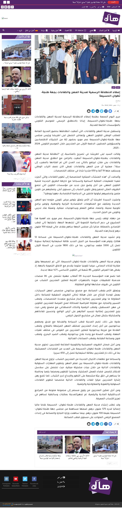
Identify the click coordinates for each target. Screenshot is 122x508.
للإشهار (83, 7)
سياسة (43, 30)
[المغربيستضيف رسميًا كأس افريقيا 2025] (24, 193)
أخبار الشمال (103, 30)
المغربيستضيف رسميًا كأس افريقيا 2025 (9, 189)
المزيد (20, 30)
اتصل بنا (92, 7)
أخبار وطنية (55, 30)
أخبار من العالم (30, 30)
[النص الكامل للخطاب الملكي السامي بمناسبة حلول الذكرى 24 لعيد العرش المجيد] (24, 219)
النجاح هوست (17, 504)
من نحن (99, 7)
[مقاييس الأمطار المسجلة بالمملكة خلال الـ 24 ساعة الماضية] (24, 232)
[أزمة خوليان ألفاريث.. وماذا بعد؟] (16, 161)
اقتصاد (67, 30)
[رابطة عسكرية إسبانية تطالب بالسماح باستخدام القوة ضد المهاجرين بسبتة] (50, 444)
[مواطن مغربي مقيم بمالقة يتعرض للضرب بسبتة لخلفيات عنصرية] (16, 105)
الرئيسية (115, 30)
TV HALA (79, 30)
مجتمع (91, 30)
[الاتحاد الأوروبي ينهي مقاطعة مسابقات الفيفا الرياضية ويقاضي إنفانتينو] (77, 444)
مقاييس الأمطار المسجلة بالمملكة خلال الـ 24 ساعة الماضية (8, 230)
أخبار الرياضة (86, 438)
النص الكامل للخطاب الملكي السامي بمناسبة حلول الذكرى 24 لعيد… (8, 218)
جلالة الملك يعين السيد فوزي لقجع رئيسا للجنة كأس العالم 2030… (9, 244)
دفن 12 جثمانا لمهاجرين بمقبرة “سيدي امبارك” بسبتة (89, 2)
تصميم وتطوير (29, 504)
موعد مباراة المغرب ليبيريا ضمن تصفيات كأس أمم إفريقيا (9, 204)
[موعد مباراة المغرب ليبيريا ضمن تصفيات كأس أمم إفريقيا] (24, 206)
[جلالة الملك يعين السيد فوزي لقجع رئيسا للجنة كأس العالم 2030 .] (24, 245)
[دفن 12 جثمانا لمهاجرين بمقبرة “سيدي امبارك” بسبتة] (105, 444)
